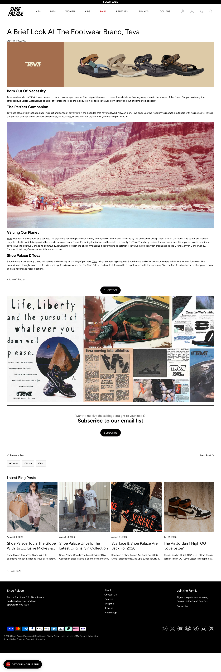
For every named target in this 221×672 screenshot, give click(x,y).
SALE (103, 11)
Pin (42, 463)
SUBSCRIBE (110, 432)
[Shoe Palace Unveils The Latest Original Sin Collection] (84, 507)
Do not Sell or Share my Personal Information (24, 639)
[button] (22, 664)
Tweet (14, 463)
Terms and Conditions (34, 636)
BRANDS (144, 11)
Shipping (109, 603)
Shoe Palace (17, 636)
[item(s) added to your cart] (201, 11)
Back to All (15, 571)
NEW (38, 11)
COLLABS (165, 11)
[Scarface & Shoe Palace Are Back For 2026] (136, 507)
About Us (109, 590)
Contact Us (110, 594)
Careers (108, 599)
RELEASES (122, 11)
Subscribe (182, 606)
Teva (9, 97)
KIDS (87, 11)
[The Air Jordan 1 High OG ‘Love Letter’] (189, 507)
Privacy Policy (52, 636)
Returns (108, 608)
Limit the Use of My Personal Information (80, 636)
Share (29, 463)
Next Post (205, 455)
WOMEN (70, 11)
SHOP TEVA (110, 290)
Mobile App (110, 612)
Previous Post (17, 455)
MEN (53, 11)
